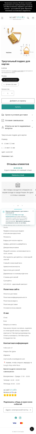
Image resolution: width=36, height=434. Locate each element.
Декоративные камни (11, 247)
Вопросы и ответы (10, 325)
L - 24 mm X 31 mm (10, 84)
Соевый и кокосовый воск (12, 263)
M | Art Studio (20, 431)
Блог (5, 321)
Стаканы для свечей (10, 277)
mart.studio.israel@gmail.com (14, 359)
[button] (2, 18)
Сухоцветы (7, 281)
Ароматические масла (11, 267)
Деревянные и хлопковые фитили (15, 274)
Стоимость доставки (17, 71)
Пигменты (7, 237)
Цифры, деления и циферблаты (15, 244)
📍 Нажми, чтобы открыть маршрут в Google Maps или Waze (17, 364)
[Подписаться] (30, 409)
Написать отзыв (18, 175)
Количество (6, 89)
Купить (18, 107)
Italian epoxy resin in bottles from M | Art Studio (16, 226)
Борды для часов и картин (12, 240)
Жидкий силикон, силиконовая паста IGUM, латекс (16, 252)
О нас (5, 318)
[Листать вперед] (22, 205)
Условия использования (12, 308)
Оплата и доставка (10, 294)
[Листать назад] (14, 205)
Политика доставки (10, 304)
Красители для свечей (11, 270)
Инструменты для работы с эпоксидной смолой (17, 258)
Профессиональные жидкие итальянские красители (13, 232)
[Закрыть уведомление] (33, 211)
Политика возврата (10, 301)
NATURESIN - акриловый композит (15, 284)
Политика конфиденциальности (15, 297)
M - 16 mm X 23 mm (10, 80)
